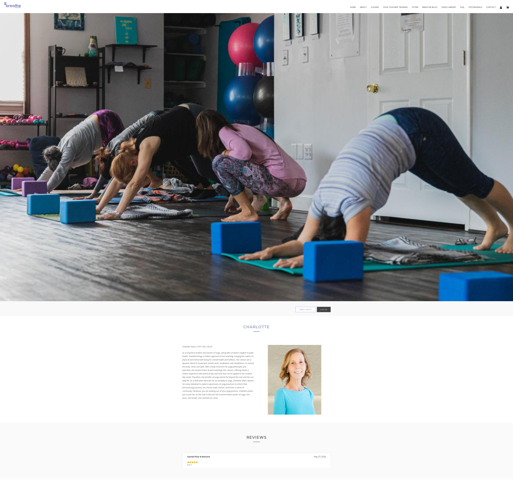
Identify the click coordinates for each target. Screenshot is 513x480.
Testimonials (475, 7)
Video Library (449, 7)
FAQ (462, 7)
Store (415, 7)
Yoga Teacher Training (395, 7)
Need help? (306, 309)
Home (353, 7)
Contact (491, 7)
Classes (375, 7)
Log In (323, 309)
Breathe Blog (430, 7)
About (363, 7)
